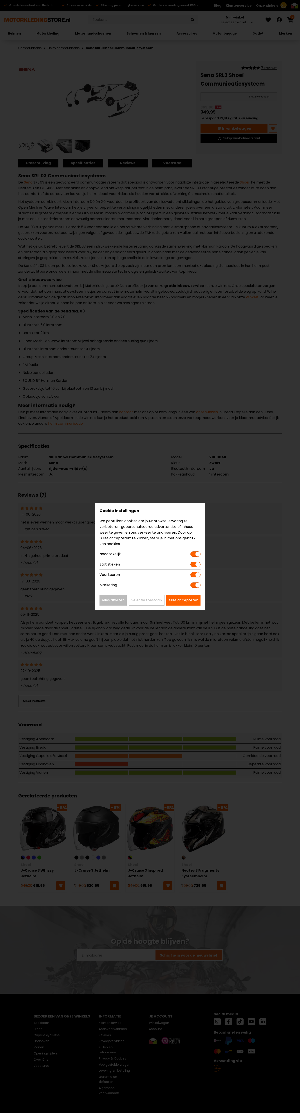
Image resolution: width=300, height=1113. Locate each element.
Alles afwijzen (113, 600)
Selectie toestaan (146, 600)
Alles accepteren (183, 600)
